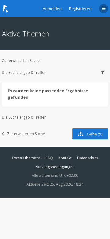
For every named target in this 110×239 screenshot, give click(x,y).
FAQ (49, 158)
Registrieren (80, 8)
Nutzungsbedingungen (55, 166)
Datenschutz (87, 158)
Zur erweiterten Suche (21, 60)
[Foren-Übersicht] (6, 8)
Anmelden (52, 8)
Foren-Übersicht (26, 158)
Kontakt (65, 158)
